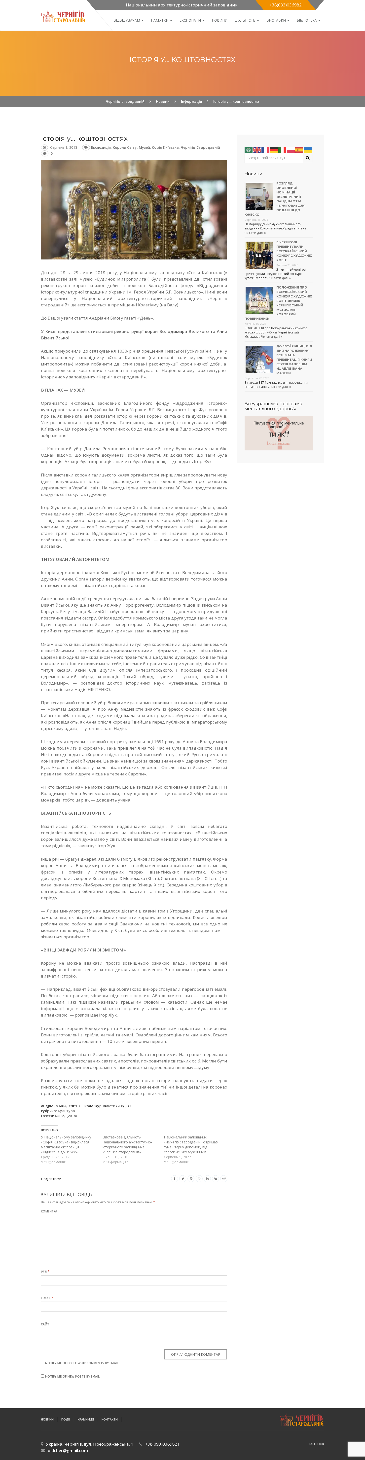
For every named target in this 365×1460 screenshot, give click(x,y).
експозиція (101, 147)
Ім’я (45, 1272)
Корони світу (125, 147)
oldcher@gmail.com (68, 1450)
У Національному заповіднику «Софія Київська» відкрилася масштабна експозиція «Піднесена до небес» (66, 1144)
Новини (219, 20)
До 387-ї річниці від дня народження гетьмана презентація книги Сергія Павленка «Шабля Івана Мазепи (294, 359)
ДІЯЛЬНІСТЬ (245, 20)
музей (144, 147)
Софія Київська (165, 147)
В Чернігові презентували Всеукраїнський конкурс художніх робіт (294, 251)
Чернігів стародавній (200, 147)
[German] (274, 149)
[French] (265, 149)
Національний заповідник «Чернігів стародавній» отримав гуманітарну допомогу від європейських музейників (191, 1144)
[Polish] (291, 149)
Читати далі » (255, 233)
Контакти (110, 1419)
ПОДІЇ (65, 1419)
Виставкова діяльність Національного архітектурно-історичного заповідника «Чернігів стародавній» (127, 1144)
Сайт (45, 1324)
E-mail (47, 1298)
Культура (66, 1110)
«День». (145, 318)
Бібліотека (307, 20)
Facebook (316, 1444)
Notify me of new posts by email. (73, 1376)
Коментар (49, 1211)
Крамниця (86, 1419)
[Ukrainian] (308, 149)
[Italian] (282, 149)
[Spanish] (299, 149)
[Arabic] (249, 149)
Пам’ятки (160, 20)
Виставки (276, 20)
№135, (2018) (66, 1115)
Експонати (191, 20)
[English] (257, 149)
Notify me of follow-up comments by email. (82, 1363)
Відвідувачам (127, 20)
